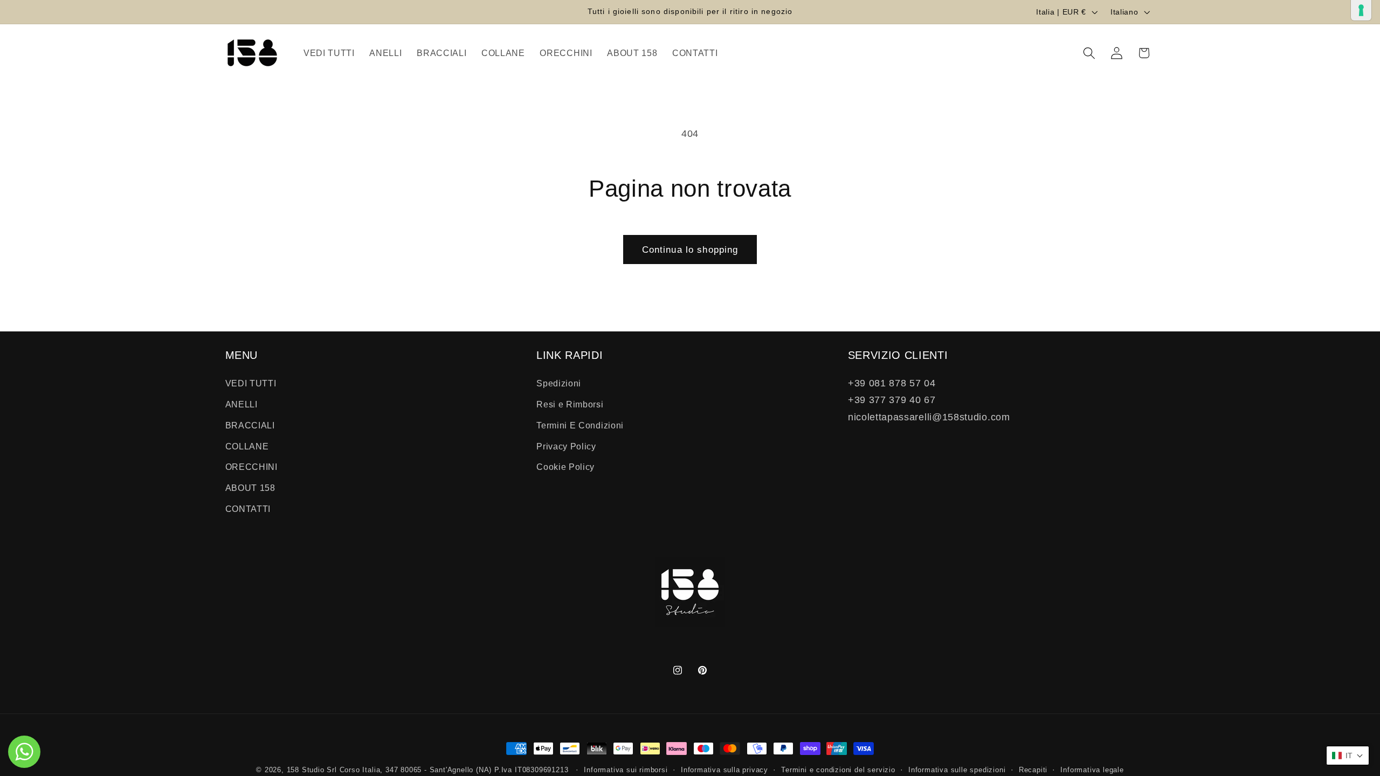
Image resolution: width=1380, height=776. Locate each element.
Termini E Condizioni (580, 425)
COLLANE (247, 446)
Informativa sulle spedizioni (957, 770)
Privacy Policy (566, 446)
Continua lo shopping (690, 249)
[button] (1089, 53)
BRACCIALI (250, 425)
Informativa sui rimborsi (625, 770)
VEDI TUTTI (251, 384)
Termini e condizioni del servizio (838, 770)
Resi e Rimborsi (569, 405)
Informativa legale (1092, 770)
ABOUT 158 (250, 488)
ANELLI (241, 405)
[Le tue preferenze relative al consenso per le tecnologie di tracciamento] (1361, 10)
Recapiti (1033, 770)
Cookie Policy (565, 467)
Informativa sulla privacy (724, 770)
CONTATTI (248, 509)
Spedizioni (558, 384)
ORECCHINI (251, 467)
